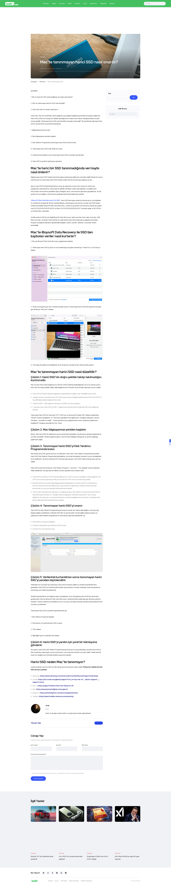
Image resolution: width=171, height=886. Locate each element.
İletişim (50, 881)
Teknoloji (46, 3)
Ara (109, 93)
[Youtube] (66, 873)
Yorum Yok (65, 68)
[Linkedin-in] (61, 873)
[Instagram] (48, 873)
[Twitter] (43, 873)
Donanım (62, 3)
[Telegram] (57, 873)
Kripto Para (93, 3)
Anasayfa (34, 82)
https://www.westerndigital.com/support (52, 689)
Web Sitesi (85, 745)
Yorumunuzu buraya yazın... (39, 754)
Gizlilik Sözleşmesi (86, 881)
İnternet (77, 3)
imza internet (136, 881)
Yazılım (54, 3)
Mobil (70, 3)
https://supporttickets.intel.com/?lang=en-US (55, 686)
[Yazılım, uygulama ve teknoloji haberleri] (11, 3)
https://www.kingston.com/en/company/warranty (59, 693)
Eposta (58, 745)
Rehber (112, 3)
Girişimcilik (103, 3)
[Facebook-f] (52, 873)
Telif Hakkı (63, 881)
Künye (57, 881)
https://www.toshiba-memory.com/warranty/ (56, 696)
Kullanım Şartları (74, 881)
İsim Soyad (34, 745)
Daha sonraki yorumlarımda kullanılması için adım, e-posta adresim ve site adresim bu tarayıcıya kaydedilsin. (58, 773)
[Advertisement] (85, 20)
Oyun (85, 3)
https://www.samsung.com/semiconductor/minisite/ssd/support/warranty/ (69, 676)
